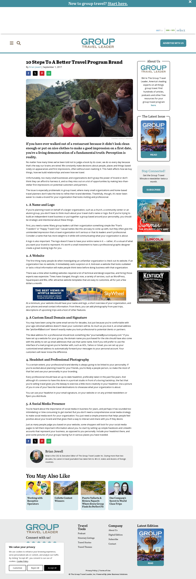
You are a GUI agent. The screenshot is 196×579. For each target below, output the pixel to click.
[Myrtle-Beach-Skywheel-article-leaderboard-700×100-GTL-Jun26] (79, 299)
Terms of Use (104, 570)
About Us (113, 530)
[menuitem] (11, 43)
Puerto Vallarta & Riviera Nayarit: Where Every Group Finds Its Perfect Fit (93, 502)
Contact (112, 543)
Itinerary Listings (86, 537)
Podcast (81, 533)
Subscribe (113, 539)
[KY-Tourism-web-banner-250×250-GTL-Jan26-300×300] (153, 302)
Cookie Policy (22, 561)
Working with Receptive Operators (35, 500)
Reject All (35, 568)
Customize (17, 568)
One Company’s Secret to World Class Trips (118, 500)
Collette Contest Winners (63, 499)
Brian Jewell (35, 67)
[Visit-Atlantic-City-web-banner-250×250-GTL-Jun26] (153, 231)
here (153, 105)
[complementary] (34, 558)
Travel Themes (85, 546)
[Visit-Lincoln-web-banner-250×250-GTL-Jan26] (153, 267)
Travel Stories (84, 542)
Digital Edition (116, 534)
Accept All (52, 568)
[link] (28, 73)
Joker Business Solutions (117, 574)
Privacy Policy (91, 570)
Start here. (118, 3)
